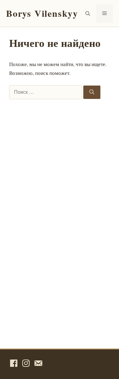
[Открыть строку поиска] (87, 13)
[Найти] (91, 92)
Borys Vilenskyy (42, 13)
